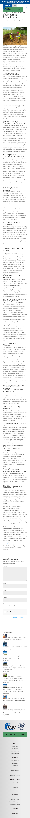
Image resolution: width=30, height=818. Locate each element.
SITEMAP (15, 813)
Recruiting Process (15, 804)
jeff (5, 20)
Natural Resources (15, 768)
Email (5, 590)
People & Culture (15, 799)
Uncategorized (19, 20)
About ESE (15, 746)
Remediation (15, 763)
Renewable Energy (15, 775)
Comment (6, 566)
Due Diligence (15, 760)
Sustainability (15, 773)
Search (14, 5)
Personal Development (15, 802)
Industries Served (15, 751)
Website (5, 597)
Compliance (15, 765)
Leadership (15, 748)
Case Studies (15, 782)
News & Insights (15, 753)
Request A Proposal (15, 734)
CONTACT (15, 808)
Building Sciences (15, 770)
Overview (15, 797)
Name (5, 583)
